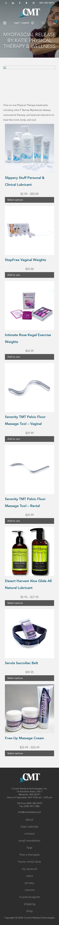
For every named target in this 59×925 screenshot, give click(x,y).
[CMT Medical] (29, 12)
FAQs (29, 848)
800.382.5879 (46, 2)
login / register (22, 22)
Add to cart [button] (13, 275)
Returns (29, 890)
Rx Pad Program (29, 897)
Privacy (29, 883)
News (29, 876)
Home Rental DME (29, 862)
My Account (29, 869)
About (29, 820)
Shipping (29, 904)
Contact (29, 834)
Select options (15, 199)
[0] (54, 23)
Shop (29, 911)
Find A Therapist (30, 855)
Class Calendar (29, 827)
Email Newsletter (29, 841)
